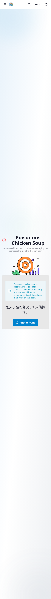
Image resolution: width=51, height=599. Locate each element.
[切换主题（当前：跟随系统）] (46, 4)
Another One (27, 322)
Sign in (38, 4)
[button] (5, 4)
